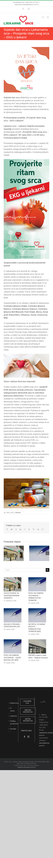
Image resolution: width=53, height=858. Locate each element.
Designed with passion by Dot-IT (26, 767)
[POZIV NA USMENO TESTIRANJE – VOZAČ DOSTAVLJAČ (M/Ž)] (12, 646)
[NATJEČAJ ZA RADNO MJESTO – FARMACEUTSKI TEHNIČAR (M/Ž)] (37, 615)
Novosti (17, 512)
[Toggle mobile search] (43, 17)
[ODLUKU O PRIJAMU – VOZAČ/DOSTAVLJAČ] (12, 615)
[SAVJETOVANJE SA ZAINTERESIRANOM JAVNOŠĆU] (12, 584)
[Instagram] (28, 737)
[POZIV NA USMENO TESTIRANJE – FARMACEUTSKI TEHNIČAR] (37, 584)
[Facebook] (25, 737)
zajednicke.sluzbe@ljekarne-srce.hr (27, 4)
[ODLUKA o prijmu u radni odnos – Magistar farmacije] (37, 646)
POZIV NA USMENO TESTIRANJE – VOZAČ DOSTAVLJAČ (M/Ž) (12, 657)
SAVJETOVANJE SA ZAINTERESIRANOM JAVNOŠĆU (11, 595)
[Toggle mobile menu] (48, 17)
